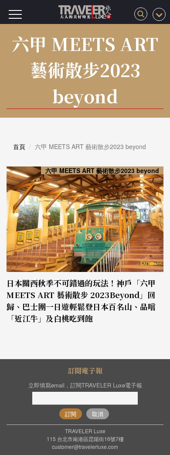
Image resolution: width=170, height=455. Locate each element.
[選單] (15, 14)
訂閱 (70, 414)
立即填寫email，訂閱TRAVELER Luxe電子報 (85, 385)
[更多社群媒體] (159, 14)
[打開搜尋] (140, 13)
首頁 (19, 146)
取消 (97, 414)
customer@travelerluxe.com (85, 446)
